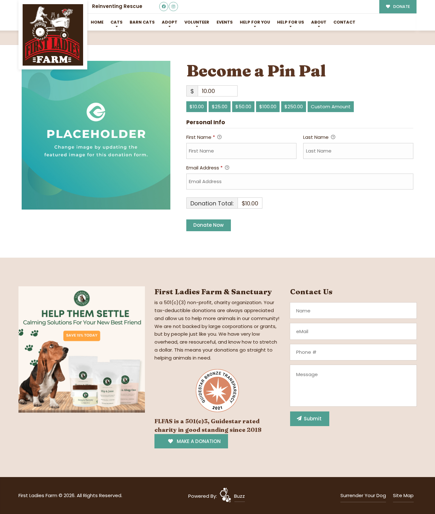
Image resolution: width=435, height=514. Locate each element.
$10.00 (196, 106)
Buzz (239, 496)
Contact (344, 22)
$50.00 (243, 106)
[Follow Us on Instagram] (173, 6)
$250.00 (293, 106)
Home (97, 22)
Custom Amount (331, 106)
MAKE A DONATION (198, 441)
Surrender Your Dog (363, 495)
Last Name (316, 137)
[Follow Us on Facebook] (163, 6)
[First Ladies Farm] (53, 35)
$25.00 (219, 106)
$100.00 (267, 106)
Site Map (403, 495)
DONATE (401, 6)
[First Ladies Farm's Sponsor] (81, 349)
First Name (200, 137)
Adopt (169, 22)
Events (225, 22)
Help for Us (290, 22)
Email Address (204, 167)
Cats (117, 22)
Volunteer (196, 22)
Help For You (255, 22)
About (318, 22)
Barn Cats (142, 22)
